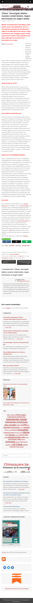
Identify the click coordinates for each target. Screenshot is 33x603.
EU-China (9, 430)
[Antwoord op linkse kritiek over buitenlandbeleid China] (9, 394)
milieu (23, 437)
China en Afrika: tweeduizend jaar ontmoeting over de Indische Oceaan (15, 331)
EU (6, 430)
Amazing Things (9, 599)
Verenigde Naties (26, 245)
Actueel (4, 11)
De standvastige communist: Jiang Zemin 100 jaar (15, 343)
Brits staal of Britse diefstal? (11, 365)
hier (5, 552)
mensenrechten (14, 437)
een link (10, 257)
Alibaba (18, 415)
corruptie (12, 425)
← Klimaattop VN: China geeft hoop (8, 262)
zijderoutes (13, 446)
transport (8, 444)
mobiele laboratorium (23, 220)
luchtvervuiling (23, 435)
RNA (10, 230)
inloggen (8, 308)
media (6, 437)
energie (27, 427)
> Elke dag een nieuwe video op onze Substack (17, 588)
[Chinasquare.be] (16, 7)
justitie (7, 435)
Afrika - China (10, 415)
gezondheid (11, 245)
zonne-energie (20, 446)
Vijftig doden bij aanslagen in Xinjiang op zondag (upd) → (24, 262)
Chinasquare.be (25, 599)
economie (15, 427)
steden (19, 439)
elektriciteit (22, 427)
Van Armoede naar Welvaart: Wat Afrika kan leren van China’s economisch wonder (16, 493)
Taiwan (23, 439)
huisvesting (17, 432)
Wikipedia (25, 236)
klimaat (11, 435)
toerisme (25, 442)
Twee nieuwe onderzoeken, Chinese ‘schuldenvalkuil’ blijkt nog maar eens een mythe (14, 318)
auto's (23, 415)
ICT (21, 432)
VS (11, 444)
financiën (14, 430)
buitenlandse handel (16, 419)
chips (6, 425)
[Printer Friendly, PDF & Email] (6, 239)
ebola (6, 245)
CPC (24, 424)
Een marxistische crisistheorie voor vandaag (15, 481)
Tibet (21, 442)
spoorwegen (12, 439)
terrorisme (18, 245)
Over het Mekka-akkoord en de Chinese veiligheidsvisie (14, 353)
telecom (17, 442)
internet (26, 432)
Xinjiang (25, 445)
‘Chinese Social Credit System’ (11, 506)
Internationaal (9, 11)
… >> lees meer (7, 327)
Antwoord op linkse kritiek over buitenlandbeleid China (15, 385)
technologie (10, 442)
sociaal (27, 437)
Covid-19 (19, 425)
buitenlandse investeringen (16, 422)
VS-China (17, 444)
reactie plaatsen (5, 257)
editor (4, 20)
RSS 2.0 (21, 256)
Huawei (12, 432)
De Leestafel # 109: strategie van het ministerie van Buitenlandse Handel (16, 403)
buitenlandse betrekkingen (16, 417)
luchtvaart (17, 435)
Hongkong (7, 432)
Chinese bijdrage (24, 205)
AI (15, 415)
